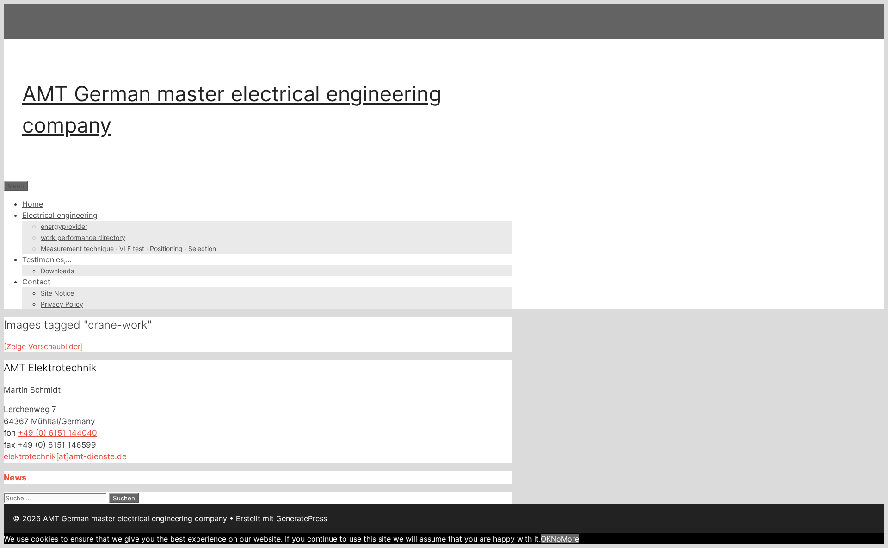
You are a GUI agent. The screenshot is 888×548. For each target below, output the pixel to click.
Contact (36, 281)
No (556, 538)
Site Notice (57, 293)
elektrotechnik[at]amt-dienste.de (65, 456)
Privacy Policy (62, 304)
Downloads (57, 271)
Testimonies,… (47, 259)
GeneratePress (301, 518)
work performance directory (83, 237)
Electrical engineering (60, 215)
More (570, 538)
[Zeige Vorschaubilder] (43, 346)
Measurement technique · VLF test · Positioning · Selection (128, 248)
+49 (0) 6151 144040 (57, 432)
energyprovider (64, 226)
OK (546, 538)
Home (32, 204)
